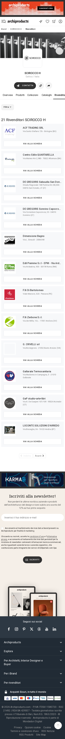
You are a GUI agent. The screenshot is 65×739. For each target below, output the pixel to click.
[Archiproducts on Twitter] (32, 628)
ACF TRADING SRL (33, 127)
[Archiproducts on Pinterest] (24, 628)
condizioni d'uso (37, 536)
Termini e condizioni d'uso (24, 731)
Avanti (38, 456)
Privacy (18, 727)
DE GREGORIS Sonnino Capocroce (42, 208)
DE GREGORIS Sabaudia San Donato (43, 181)
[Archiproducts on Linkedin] (54, 628)
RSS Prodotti (26, 734)
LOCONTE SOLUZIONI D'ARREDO (41, 425)
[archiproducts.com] (18, 21)
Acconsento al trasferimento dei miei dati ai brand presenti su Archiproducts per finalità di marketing (30, 529)
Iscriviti (34, 560)
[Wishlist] (47, 21)
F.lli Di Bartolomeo (33, 290)
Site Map (41, 734)
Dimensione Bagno (33, 236)
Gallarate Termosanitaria (37, 371)
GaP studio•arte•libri (34, 398)
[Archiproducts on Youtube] (47, 628)
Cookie (47, 727)
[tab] (32, 642)
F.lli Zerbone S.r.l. (32, 317)
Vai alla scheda (32, 143)
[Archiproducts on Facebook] (10, 628)
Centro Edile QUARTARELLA (38, 154)
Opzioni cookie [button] (33, 727)
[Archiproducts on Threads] (39, 628)
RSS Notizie (48, 731)
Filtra (7, 107)
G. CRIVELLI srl (31, 344)
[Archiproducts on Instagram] (17, 628)
